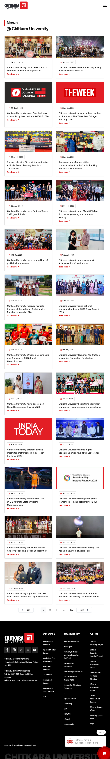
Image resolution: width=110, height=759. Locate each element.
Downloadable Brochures (48, 643)
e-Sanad (67, 719)
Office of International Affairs (94, 687)
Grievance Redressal (71, 641)
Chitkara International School (94, 664)
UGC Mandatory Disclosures (69, 665)
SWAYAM (67, 714)
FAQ (44, 696)
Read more (12, 74)
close (101, 732)
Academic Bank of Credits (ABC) (70, 678)
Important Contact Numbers (49, 651)
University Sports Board (96, 717)
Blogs (92, 724)
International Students (47, 681)
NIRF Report (68, 647)
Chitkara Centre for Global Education (95, 676)
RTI (65, 693)
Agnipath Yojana (70, 698)
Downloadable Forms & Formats (49, 689)
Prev (28, 610)
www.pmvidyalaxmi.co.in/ (73, 672)
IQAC (65, 709)
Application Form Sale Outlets (49, 659)
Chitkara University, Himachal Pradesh (96, 653)
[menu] (105, 5)
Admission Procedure (47, 668)
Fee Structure (47, 675)
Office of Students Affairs (96, 708)
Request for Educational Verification (72, 686)
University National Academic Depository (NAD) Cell (71, 655)
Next (82, 610)
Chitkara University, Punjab (96, 643)
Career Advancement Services (95, 699)
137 (71, 610)
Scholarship (68, 704)
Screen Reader (69, 724)
